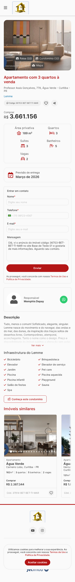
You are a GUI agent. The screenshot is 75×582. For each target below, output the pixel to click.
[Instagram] (42, 530)
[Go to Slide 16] (49, 451)
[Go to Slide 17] (52, 451)
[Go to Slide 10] (34, 451)
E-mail (11, 223)
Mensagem (14, 237)
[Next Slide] (68, 45)
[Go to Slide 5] (21, 451)
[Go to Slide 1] (11, 451)
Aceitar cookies (37, 562)
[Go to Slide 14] (44, 451)
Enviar (37, 268)
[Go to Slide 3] (16, 451)
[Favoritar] (46, 103)
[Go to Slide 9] (31, 451)
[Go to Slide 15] (47, 451)
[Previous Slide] (7, 45)
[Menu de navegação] (5, 7)
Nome (11, 196)
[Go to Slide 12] (39, 451)
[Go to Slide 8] (29, 451)
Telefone (13, 210)
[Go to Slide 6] (24, 451)
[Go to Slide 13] (41, 451)
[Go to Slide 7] (26, 451)
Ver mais (36, 345)
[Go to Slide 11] (36, 451)
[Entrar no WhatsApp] (64, 299)
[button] (37, 45)
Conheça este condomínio (27, 399)
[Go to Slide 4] (18, 451)
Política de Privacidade (18, 279)
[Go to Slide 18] (54, 451)
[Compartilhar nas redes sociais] (54, 103)
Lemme (8, 96)
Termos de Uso (58, 276)
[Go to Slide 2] (13, 451)
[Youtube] (33, 530)
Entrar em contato (17, 190)
